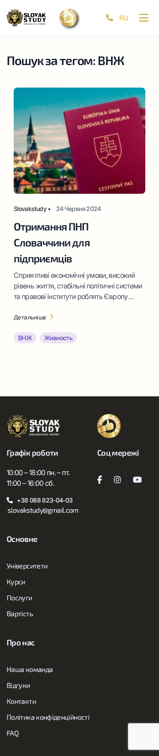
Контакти (21, 701)
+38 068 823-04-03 (44, 500)
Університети (27, 565)
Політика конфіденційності (48, 717)
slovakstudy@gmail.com (43, 510)
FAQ (13, 733)
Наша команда (30, 669)
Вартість (20, 613)
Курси (16, 581)
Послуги (19, 597)
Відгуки (18, 685)
